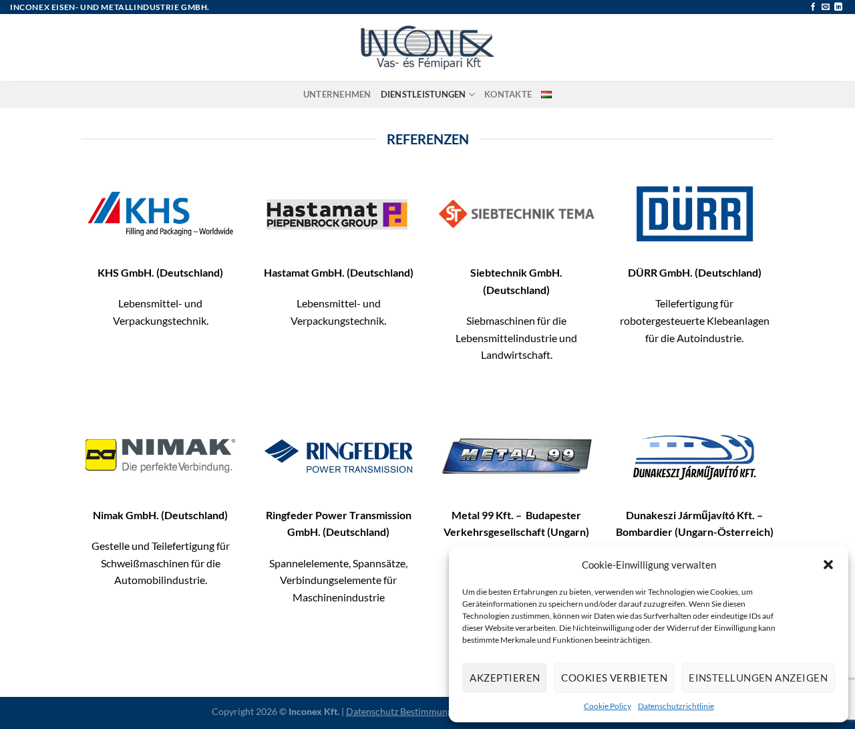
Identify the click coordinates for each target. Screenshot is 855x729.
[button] (828, 564)
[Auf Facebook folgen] (813, 7)
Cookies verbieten (614, 678)
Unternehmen (337, 94)
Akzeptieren (505, 678)
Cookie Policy (607, 706)
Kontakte (508, 94)
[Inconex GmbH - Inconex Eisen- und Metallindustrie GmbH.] (427, 47)
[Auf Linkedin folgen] (838, 7)
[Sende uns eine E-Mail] (826, 7)
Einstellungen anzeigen (758, 678)
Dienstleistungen (423, 94)
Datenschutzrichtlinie (676, 706)
